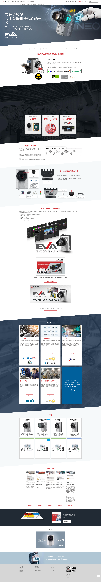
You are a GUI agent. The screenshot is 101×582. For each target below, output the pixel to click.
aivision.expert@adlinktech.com (58, 559)
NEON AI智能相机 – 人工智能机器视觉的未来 (37, 4)
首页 (20, 4)
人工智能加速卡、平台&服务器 (26, 4)
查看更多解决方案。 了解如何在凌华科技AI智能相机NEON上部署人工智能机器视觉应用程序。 (71, 385)
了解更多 (50, 311)
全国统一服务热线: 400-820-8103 (70, 1)
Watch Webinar (50, 281)
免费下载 (30, 505)
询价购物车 (83, 1)
